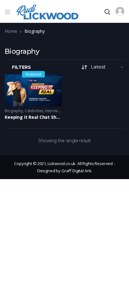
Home (11, 31)
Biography (14, 110)
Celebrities (34, 110)
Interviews (54, 110)
